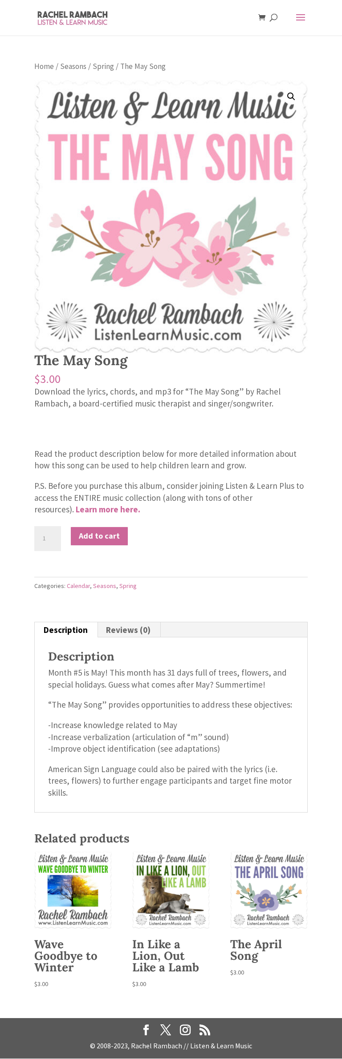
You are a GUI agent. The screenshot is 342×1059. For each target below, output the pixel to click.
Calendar (78, 586)
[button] (291, 97)
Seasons (73, 66)
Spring (103, 66)
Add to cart (99, 536)
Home (44, 66)
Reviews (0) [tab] (128, 629)
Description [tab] (66, 629)
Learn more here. (108, 509)
